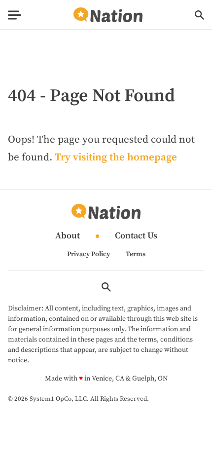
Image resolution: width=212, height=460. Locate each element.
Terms (135, 254)
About (67, 236)
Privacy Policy (88, 254)
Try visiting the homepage (116, 157)
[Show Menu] (14, 15)
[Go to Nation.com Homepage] (107, 15)
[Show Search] (199, 15)
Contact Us (136, 236)
